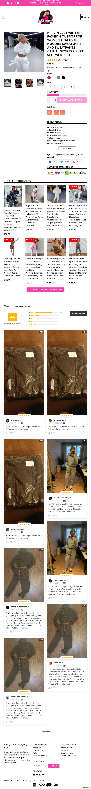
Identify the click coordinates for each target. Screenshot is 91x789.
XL (50, 87)
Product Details (55, 122)
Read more (67, 148)
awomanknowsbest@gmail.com (77, 3)
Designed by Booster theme (37, 781)
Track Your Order (40, 755)
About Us (37, 747)
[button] (58, 60)
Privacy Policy (66, 747)
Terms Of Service (68, 755)
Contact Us (38, 750)
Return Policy (66, 750)
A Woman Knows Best (15, 746)
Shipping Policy (67, 753)
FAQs (35, 753)
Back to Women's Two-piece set (47, 289)
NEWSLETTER (38, 762)
